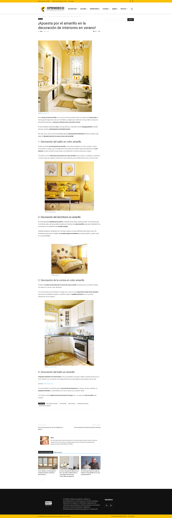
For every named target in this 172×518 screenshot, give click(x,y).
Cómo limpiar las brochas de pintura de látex (87, 427)
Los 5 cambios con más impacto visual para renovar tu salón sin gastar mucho (47, 472)
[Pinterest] (48, 35)
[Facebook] (130, 1)
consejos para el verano (82, 403)
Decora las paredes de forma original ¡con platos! (50, 428)
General (44, 16)
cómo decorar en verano (52, 403)
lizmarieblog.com (52, 367)
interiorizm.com (45, 113)
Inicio (39, 16)
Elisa (41, 31)
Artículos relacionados (45, 452)
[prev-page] (39, 480)
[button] (132, 9)
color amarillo (63, 403)
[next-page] (42, 480)
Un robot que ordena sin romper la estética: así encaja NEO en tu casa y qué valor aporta (90, 472)
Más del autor (58, 452)
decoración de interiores (44, 405)
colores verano (71, 403)
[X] (133, 1)
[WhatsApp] (52, 35)
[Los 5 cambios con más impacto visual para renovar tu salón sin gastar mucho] (48, 462)
